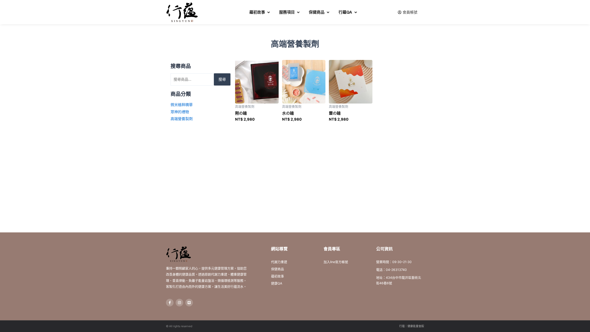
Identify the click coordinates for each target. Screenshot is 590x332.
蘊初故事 (257, 12)
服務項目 (287, 12)
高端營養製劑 (182, 118)
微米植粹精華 (182, 104)
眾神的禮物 (180, 112)
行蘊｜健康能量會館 (411, 326)
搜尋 (222, 79)
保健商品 (316, 12)
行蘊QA (345, 12)
